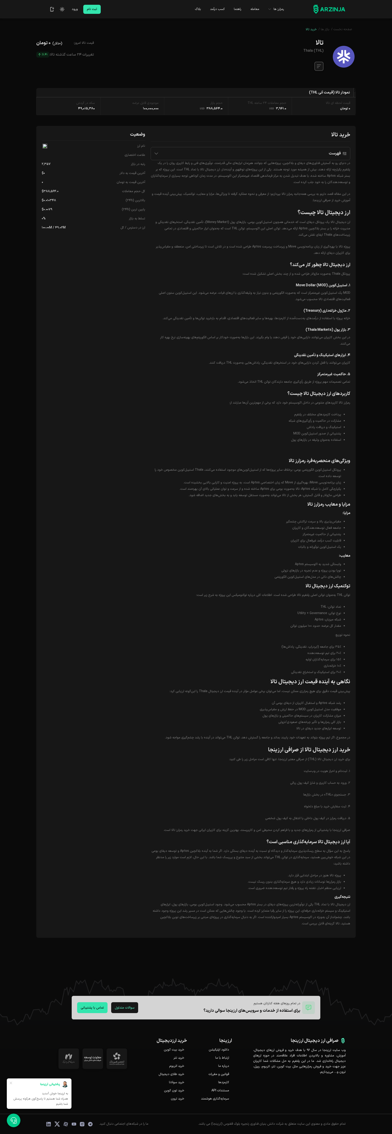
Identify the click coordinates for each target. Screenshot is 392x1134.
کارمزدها (223, 1082)
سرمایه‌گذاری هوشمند (215, 1099)
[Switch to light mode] (62, 9)
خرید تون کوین (174, 1090)
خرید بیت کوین (174, 1050)
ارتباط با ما (222, 1058)
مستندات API (220, 1090)
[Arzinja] (329, 9)
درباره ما (223, 1066)
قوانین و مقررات (218, 1074)
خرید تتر (179, 1058)
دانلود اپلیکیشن (219, 1050)
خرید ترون (177, 1099)
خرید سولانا (176, 1082)
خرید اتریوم (176, 1066)
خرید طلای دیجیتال (171, 1074)
